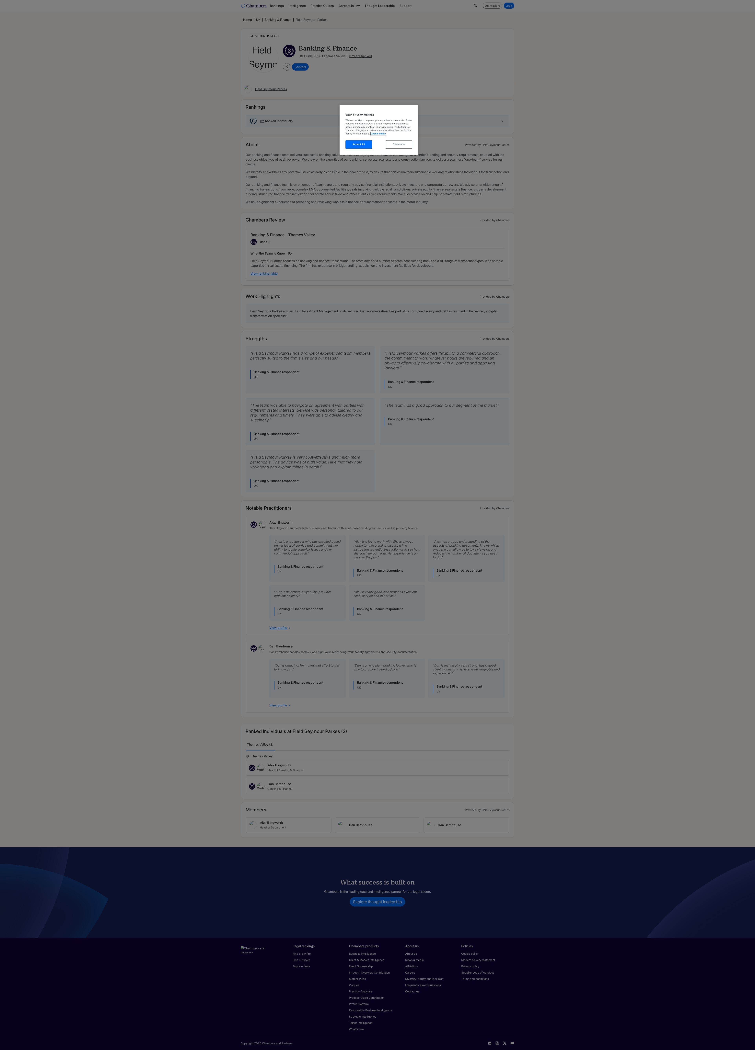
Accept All (359, 144)
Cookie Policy (378, 133)
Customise (399, 144)
